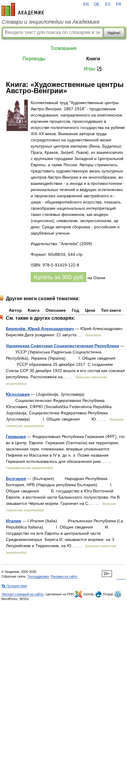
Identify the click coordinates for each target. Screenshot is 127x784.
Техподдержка (38, 576)
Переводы (33, 58)
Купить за (58, 277)
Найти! (114, 32)
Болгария (16, 478)
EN (86, 4)
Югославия (18, 394)
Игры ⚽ (93, 68)
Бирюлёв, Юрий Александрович (40, 328)
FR (118, 4)
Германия (16, 436)
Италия (13, 520)
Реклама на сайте (64, 576)
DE (97, 4)
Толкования (63, 48)
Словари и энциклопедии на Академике (50, 22)
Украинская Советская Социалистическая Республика (62, 345)
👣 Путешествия (14, 586)
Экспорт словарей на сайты (22, 594)
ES (107, 4)
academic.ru (22, 9)
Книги (93, 58)
